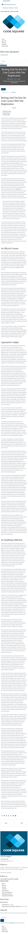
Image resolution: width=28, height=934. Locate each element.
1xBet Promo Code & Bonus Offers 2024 (11, 906)
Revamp (13, 92)
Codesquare (12, 922)
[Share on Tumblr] (8, 816)
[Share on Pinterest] (13, 816)
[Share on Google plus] (11, 816)
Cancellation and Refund (7, 895)
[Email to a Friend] (15, 816)
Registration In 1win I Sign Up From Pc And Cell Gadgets (21, 823)
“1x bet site (18, 189)
